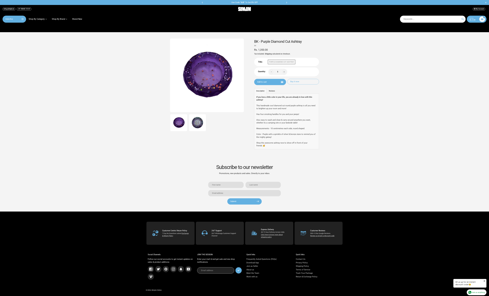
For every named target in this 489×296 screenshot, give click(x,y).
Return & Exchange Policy (306, 277)
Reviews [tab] (272, 91)
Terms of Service (303, 270)
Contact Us (300, 259)
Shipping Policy (302, 266)
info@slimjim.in (9, 9)
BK (255, 46)
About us (250, 270)
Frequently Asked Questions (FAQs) (261, 259)
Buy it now (294, 81)
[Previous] (202, 2)
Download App (252, 263)
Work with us (251, 277)
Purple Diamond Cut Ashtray (281, 62)
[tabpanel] (286, 121)
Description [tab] (260, 91)
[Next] (286, 2)
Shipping (268, 54)
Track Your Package (304, 273)
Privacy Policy (302, 263)
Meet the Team (252, 273)
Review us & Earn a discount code (322, 236)
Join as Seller (252, 266)
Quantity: (262, 71)
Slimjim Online (156, 290)
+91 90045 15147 (24, 9)
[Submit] (238, 270)
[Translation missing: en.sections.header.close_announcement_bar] (486, 2)
